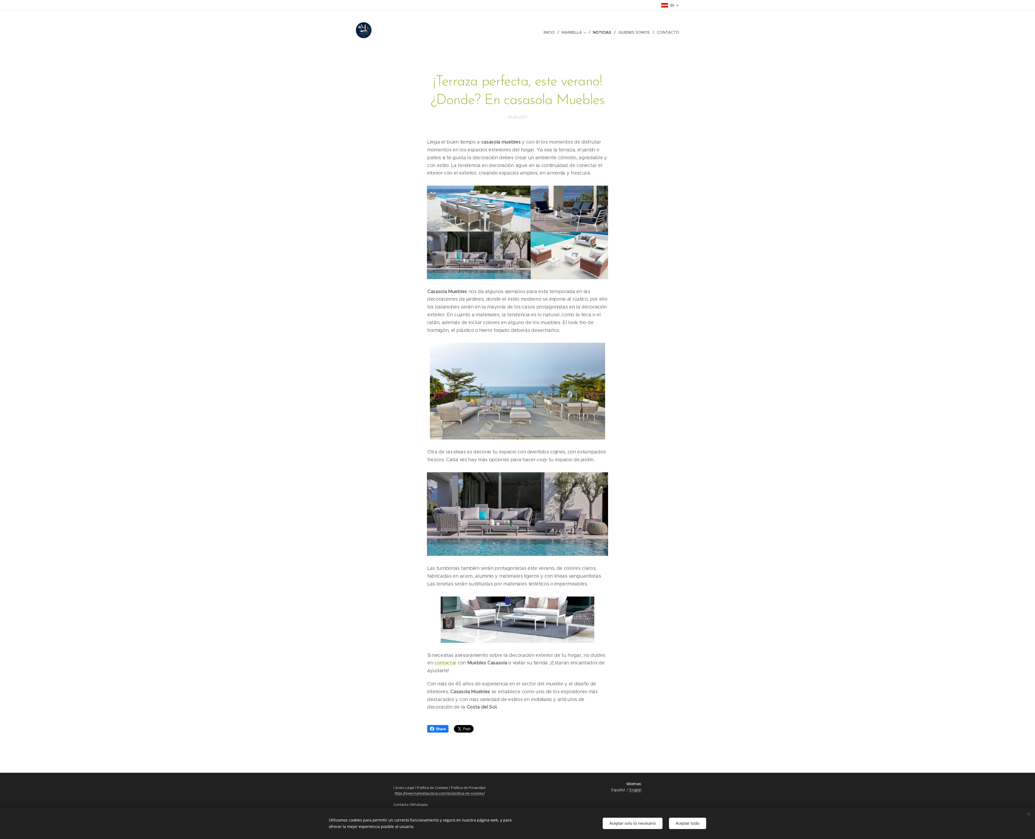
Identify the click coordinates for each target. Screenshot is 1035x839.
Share (441, 729)
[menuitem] (550, 32)
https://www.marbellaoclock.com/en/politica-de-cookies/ (440, 793)
